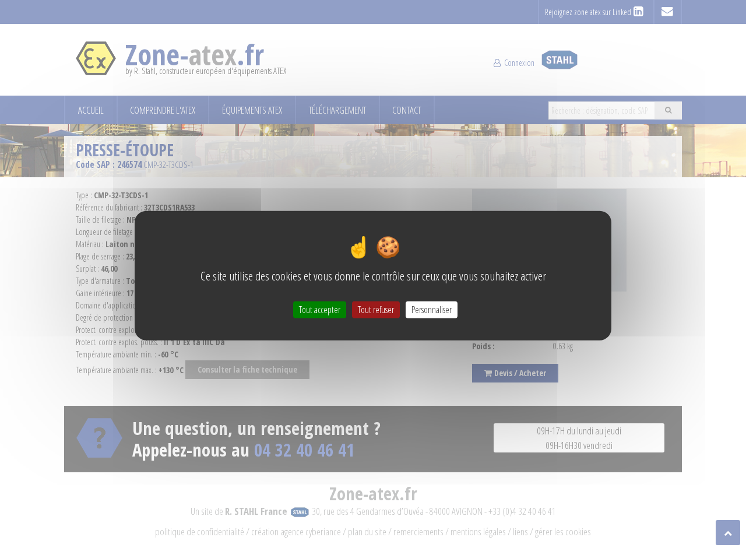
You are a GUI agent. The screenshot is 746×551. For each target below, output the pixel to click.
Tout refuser (376, 309)
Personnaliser (431, 309)
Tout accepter (319, 309)
